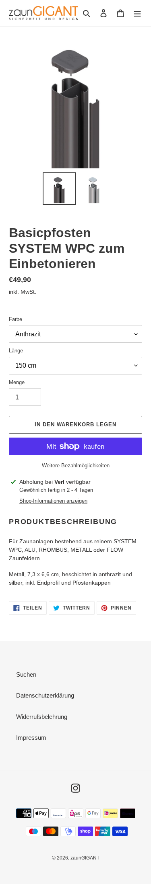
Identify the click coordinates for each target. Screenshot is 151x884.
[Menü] (137, 13)
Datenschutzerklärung (45, 695)
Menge (17, 382)
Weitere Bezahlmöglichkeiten (76, 465)
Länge (16, 351)
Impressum (31, 737)
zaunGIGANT (84, 858)
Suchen (26, 674)
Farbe (15, 319)
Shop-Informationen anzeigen (53, 501)
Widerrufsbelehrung (41, 716)
